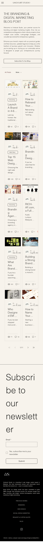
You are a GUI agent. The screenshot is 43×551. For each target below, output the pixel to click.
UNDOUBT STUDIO (21, 3)
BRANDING (21, 505)
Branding (12, 100)
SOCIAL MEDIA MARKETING (21, 513)
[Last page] (34, 347)
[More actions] (17, 94)
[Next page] (28, 347)
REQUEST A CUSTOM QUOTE (21, 517)
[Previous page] (15, 347)
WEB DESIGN (21, 509)
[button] (2, 2)
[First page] (9, 347)
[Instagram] (21, 529)
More (17, 72)
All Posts (8, 72)
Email (8, 440)
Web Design (13, 152)
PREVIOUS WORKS (21, 501)
